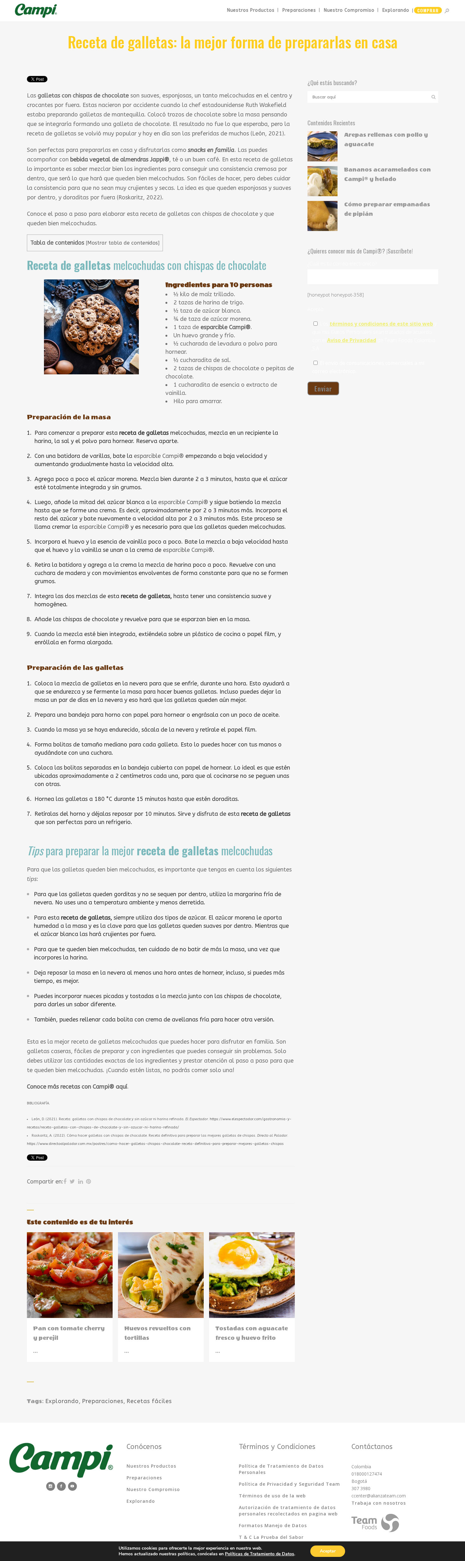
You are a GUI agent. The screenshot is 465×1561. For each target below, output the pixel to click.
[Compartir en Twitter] (72, 1181)
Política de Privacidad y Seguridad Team (289, 1484)
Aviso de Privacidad (351, 340)
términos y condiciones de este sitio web (381, 323)
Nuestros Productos (151, 1466)
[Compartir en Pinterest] (88, 1181)
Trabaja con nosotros (378, 1503)
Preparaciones (102, 1401)
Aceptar (328, 1551)
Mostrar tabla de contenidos (122, 243)
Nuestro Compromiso (153, 1489)
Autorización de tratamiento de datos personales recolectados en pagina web (288, 1510)
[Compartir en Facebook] (64, 1181)
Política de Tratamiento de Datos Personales (281, 1469)
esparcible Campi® (159, 456)
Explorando (62, 1401)
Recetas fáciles (149, 1401)
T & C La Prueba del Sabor (271, 1537)
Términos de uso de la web (272, 1496)
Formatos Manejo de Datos (273, 1525)
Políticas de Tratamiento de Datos (259, 1554)
